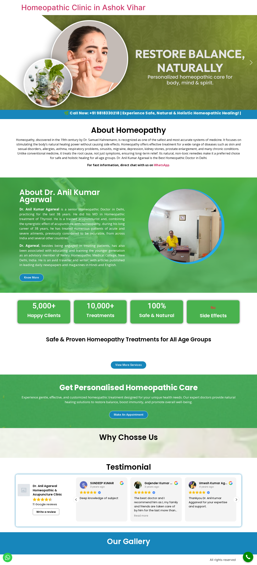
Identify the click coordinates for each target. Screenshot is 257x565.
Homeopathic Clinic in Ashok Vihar (83, 7)
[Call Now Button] (248, 557)
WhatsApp (161, 165)
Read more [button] (141, 516)
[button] (6, 63)
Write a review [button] (46, 512)
